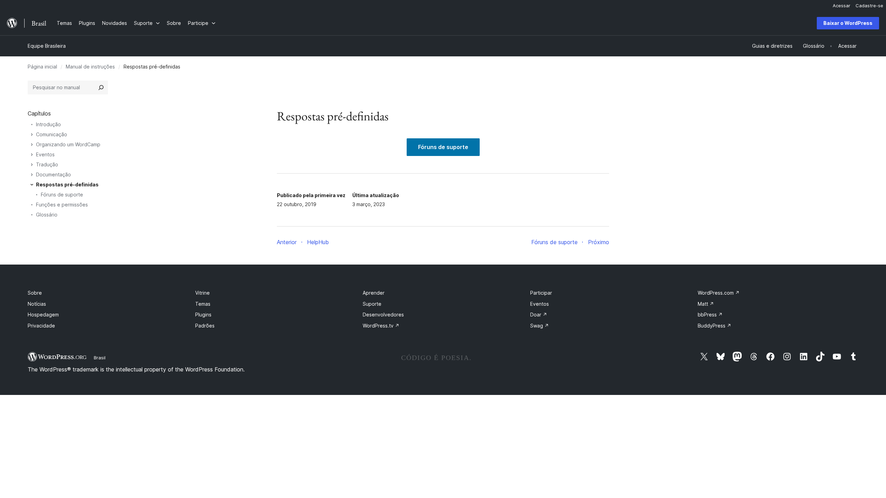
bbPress (710, 314)
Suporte (372, 304)
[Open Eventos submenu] (32, 154)
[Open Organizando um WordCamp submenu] (32, 144)
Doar (538, 314)
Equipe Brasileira (47, 46)
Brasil (100, 357)
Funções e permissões (62, 205)
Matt (706, 304)
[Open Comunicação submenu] (32, 134)
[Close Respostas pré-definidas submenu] (32, 185)
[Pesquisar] (101, 87)
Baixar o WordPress (848, 23)
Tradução (47, 164)
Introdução (48, 124)
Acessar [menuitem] (841, 5)
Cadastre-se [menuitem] (869, 5)
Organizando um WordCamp (68, 144)
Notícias (37, 304)
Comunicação (51, 134)
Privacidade (41, 326)
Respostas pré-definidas (67, 184)
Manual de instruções (90, 67)
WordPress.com (719, 293)
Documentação (53, 174)
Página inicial (42, 67)
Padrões (205, 326)
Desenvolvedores (383, 314)
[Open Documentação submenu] (32, 174)
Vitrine (202, 293)
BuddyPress (714, 326)
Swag (539, 326)
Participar (541, 293)
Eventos (45, 154)
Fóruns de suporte (443, 147)
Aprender (374, 293)
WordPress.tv (381, 326)
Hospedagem (43, 314)
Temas (202, 304)
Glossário (46, 215)
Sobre (35, 293)
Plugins (203, 314)
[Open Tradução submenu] (32, 164)
